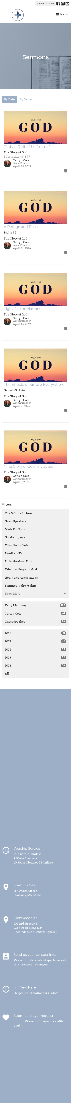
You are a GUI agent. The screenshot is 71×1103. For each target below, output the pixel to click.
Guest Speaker (35, 621)
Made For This (15, 529)
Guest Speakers (15, 521)
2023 (35, 657)
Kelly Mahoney (35, 605)
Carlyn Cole (35, 613)
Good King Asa (15, 537)
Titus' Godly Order (17, 545)
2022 (35, 665)
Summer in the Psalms (20, 585)
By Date (9, 99)
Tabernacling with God (21, 569)
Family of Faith (16, 553)
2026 (35, 633)
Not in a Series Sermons (21, 577)
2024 (35, 649)
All (7, 673)
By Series (26, 99)
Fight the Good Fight (19, 561)
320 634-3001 (45, 3)
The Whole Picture (18, 513)
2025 (35, 641)
